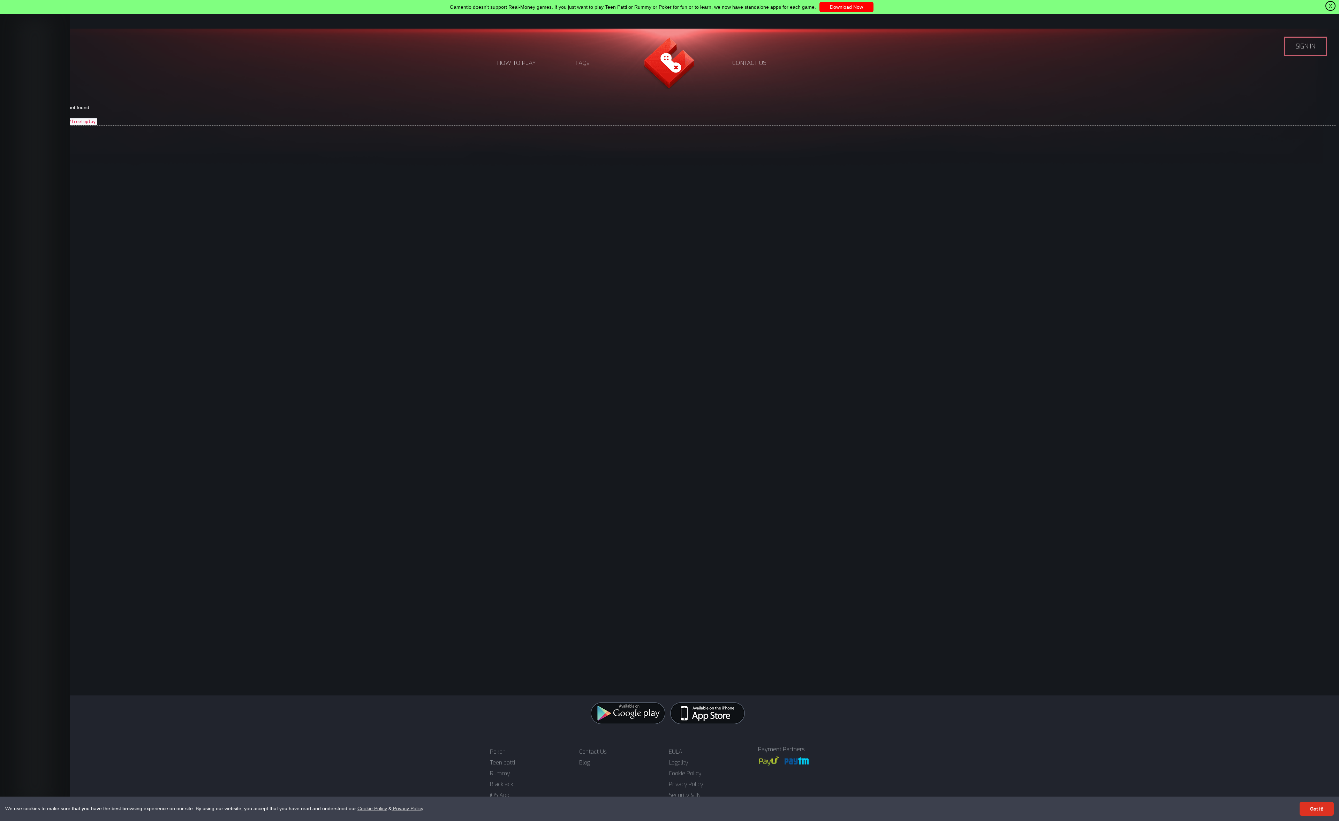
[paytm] (797, 761)
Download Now (846, 7)
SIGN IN (1305, 46)
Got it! (1316, 808)
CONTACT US (749, 63)
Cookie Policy (372, 808)
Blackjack (501, 784)
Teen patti (502, 762)
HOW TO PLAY (516, 63)
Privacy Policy (407, 808)
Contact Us (593, 751)
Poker (497, 751)
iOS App (499, 795)
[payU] (769, 761)
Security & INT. (686, 795)
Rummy (500, 773)
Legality (678, 762)
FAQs (583, 63)
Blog (584, 762)
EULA (675, 751)
